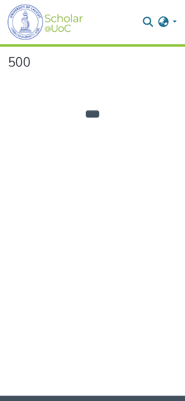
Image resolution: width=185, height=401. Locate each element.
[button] (45, 22)
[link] (87, 398)
